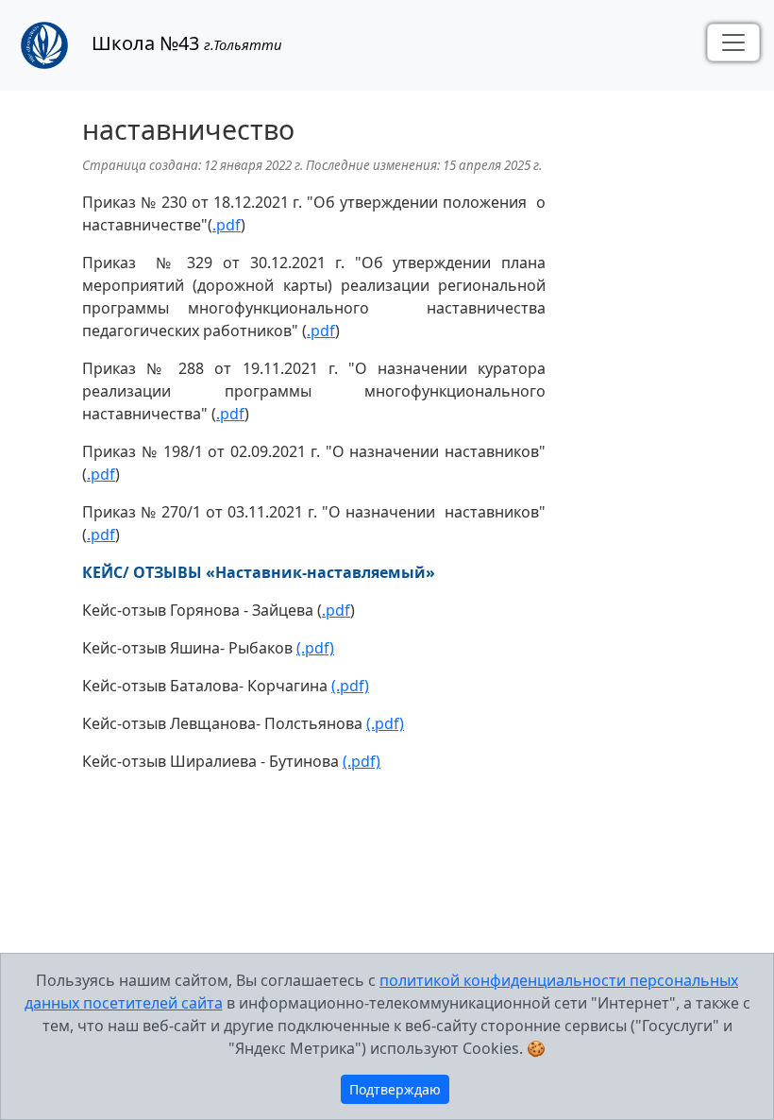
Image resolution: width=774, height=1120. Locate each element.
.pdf (226, 224)
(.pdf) (315, 647)
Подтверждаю (395, 1089)
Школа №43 (179, 43)
